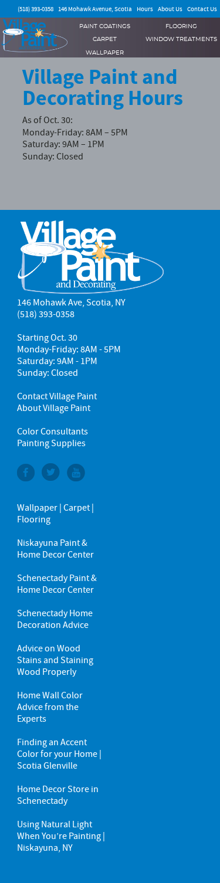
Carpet (105, 39)
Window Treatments (181, 39)
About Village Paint (53, 408)
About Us (170, 9)
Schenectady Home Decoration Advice (55, 619)
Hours (145, 9)
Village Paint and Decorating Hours (102, 87)
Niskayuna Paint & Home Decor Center (55, 549)
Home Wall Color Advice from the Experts (50, 707)
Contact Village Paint (57, 396)
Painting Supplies (51, 443)
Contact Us (202, 9)
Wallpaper (105, 53)
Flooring (181, 26)
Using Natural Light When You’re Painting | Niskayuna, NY (61, 836)
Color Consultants (52, 431)
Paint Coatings (104, 26)
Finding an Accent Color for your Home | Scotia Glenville (59, 754)
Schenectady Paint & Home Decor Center (57, 584)
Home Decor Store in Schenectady (58, 795)
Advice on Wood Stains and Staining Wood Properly (55, 660)
